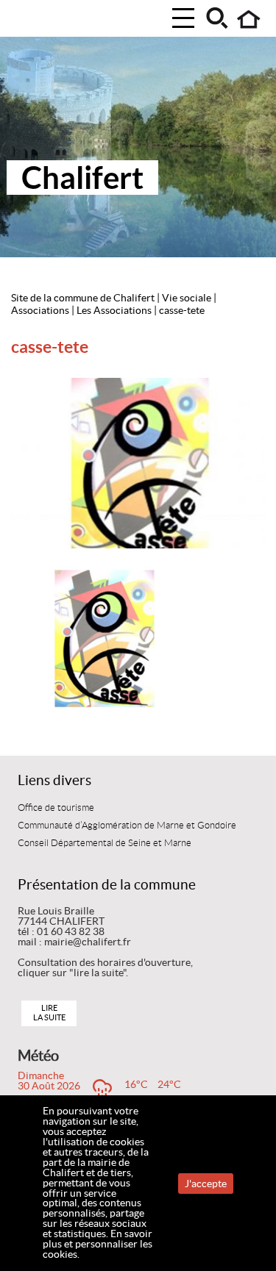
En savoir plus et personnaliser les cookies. (97, 1244)
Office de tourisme (56, 808)
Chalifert (82, 177)
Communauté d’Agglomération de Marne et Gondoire (127, 825)
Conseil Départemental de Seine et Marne (104, 843)
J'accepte (206, 1183)
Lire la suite (49, 1012)
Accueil (249, 19)
